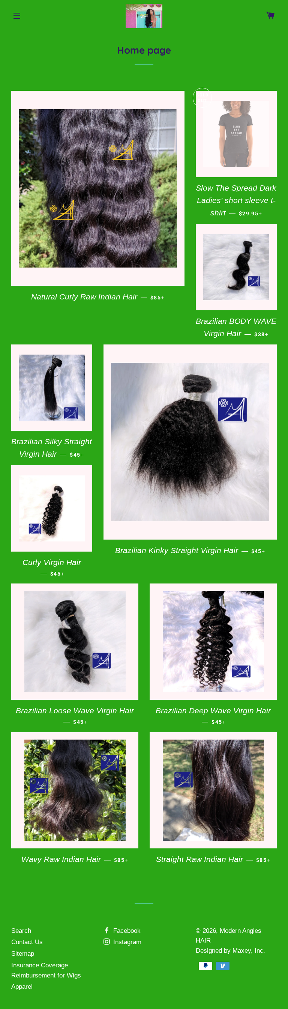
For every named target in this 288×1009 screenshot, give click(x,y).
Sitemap (22, 953)
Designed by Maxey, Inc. (230, 950)
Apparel (22, 986)
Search (21, 930)
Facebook (126, 930)
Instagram (126, 942)
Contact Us (27, 942)
